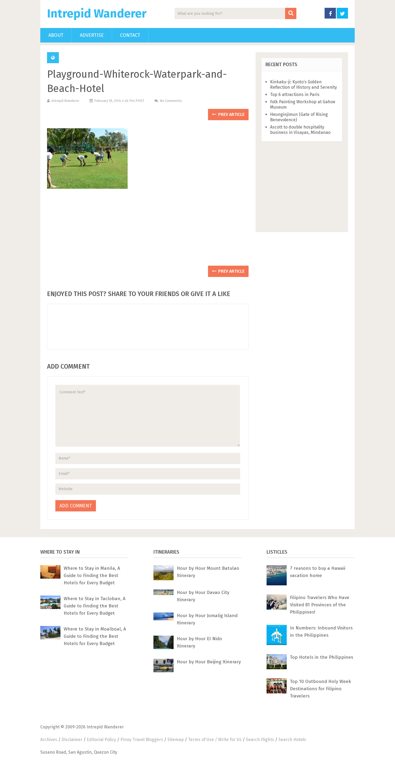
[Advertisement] (147, 230)
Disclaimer (72, 739)
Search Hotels (292, 739)
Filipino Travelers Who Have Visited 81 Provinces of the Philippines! (319, 605)
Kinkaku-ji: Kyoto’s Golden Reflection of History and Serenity (303, 84)
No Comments (171, 101)
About (55, 35)
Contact (130, 35)
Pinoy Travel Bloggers (141, 739)
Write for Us (230, 739)
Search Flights (260, 739)
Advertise (92, 35)
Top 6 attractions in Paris (294, 94)
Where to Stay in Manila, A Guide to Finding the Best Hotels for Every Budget (92, 575)
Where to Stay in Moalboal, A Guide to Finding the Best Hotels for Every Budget (95, 636)
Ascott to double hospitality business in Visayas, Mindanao (300, 129)
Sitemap (175, 739)
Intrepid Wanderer (96, 14)
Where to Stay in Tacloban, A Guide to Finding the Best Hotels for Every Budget (94, 606)
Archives (48, 739)
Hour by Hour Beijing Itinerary (209, 662)
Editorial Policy (101, 739)
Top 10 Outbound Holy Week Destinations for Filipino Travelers (320, 689)
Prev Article (231, 114)
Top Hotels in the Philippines (321, 657)
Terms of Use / (203, 739)
